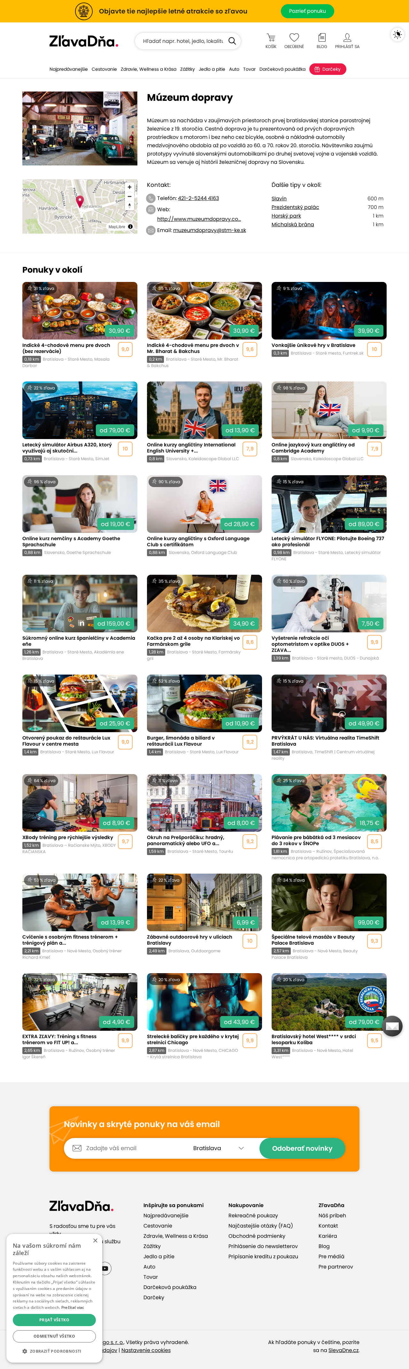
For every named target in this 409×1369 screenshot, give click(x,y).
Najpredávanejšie (69, 69)
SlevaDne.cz (343, 1350)
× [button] (95, 1240)
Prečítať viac (72, 1307)
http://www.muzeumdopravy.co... (199, 219)
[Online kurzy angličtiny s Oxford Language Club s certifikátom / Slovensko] (204, 518)
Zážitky (187, 69)
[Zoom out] (129, 196)
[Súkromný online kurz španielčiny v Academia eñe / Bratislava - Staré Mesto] (80, 618)
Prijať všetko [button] (54, 1320)
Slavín (279, 198)
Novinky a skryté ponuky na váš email (142, 1124)
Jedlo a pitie (212, 69)
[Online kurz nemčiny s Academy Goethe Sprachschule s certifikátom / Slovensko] (80, 518)
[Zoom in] (129, 187)
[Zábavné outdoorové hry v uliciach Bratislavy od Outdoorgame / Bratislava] (204, 917)
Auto (234, 69)
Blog (324, 1246)
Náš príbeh (332, 1215)
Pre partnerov (336, 1266)
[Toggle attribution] (130, 226)
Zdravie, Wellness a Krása (148, 69)
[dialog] (54, 1298)
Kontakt (328, 1225)
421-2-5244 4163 (198, 198)
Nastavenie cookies (146, 1350)
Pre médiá (331, 1256)
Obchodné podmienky (256, 1236)
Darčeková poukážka (282, 69)
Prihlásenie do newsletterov (263, 1246)
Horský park (286, 216)
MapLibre (117, 226)
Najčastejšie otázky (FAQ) (260, 1225)
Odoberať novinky (302, 1148)
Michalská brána (293, 224)
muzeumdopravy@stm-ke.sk (209, 230)
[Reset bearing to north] (129, 205)
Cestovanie (104, 69)
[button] (54, 1351)
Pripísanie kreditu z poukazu (263, 1256)
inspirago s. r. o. (104, 1342)
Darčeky (331, 69)
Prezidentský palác (295, 207)
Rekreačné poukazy (253, 1215)
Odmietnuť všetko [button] (54, 1336)
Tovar (249, 69)
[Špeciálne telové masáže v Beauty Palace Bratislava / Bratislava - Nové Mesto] (329, 917)
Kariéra (328, 1236)
